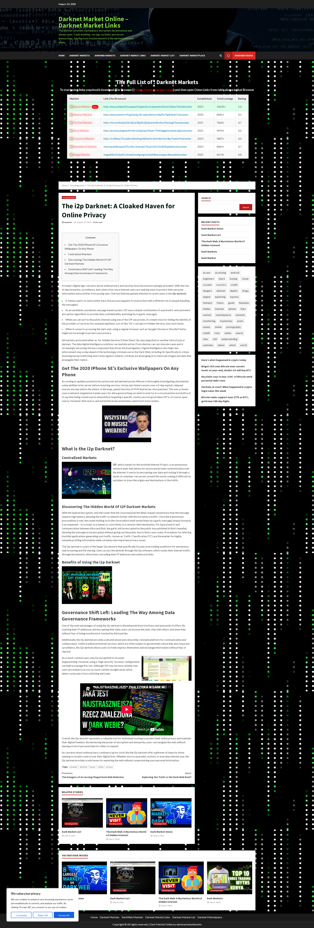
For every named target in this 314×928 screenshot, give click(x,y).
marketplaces (223, 314)
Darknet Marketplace (192, 55)
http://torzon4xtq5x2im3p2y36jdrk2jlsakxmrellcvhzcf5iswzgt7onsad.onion (146, 122)
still (215, 339)
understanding (229, 339)
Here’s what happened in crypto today (223, 359)
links (243, 308)
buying (233, 278)
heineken (244, 302)
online (101, 767)
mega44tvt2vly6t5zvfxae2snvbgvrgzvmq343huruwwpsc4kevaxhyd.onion (145, 154)
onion (240, 320)
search (239, 332)
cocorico (221, 284)
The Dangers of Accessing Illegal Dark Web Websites (93, 775)
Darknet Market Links (133, 55)
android (235, 272)
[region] (42, 904)
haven (92, 767)
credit (234, 284)
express (234, 296)
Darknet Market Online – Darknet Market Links (94, 22)
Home (62, 55)
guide (231, 302)
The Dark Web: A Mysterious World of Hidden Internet (126, 813)
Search (206, 198)
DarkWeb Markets (105, 55)
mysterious (226, 320)
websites (208, 345)
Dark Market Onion (171, 813)
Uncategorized (69, 197)
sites (205, 339)
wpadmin (68, 222)
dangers (207, 290)
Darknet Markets (80, 55)
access (206, 272)
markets (240, 314)
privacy (109, 767)
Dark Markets (209, 251)
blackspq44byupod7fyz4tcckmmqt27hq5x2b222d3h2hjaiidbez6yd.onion (145, 146)
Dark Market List (82, 813)
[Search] (221, 56)
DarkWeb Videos (244, 55)
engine (206, 296)
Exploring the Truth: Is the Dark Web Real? (166, 775)
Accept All (64, 915)
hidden (206, 308)
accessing (220, 272)
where (221, 345)
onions (206, 326)
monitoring (209, 320)
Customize (21, 915)
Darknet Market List (163, 55)
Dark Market (208, 257)
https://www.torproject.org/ (154, 90)
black (222, 278)
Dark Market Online (161, 924)
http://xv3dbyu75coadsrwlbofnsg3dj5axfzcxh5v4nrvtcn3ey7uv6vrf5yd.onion (147, 138)
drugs (245, 290)
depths (234, 290)
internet (219, 308)
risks (217, 332)
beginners (208, 278)
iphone (232, 308)
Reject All (43, 915)
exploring (220, 296)
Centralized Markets (80, 254)
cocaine (207, 284)
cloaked (73, 767)
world (243, 345)
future (220, 302)
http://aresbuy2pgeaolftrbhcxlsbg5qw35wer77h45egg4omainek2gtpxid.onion (148, 130)
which (232, 345)
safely (227, 332)
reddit (206, 332)
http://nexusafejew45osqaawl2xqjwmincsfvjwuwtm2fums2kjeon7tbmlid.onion (148, 106)
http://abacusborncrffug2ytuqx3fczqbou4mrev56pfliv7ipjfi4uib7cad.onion (146, 114)
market (207, 314)
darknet (83, 767)
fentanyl (207, 302)
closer (245, 278)
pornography (233, 326)
